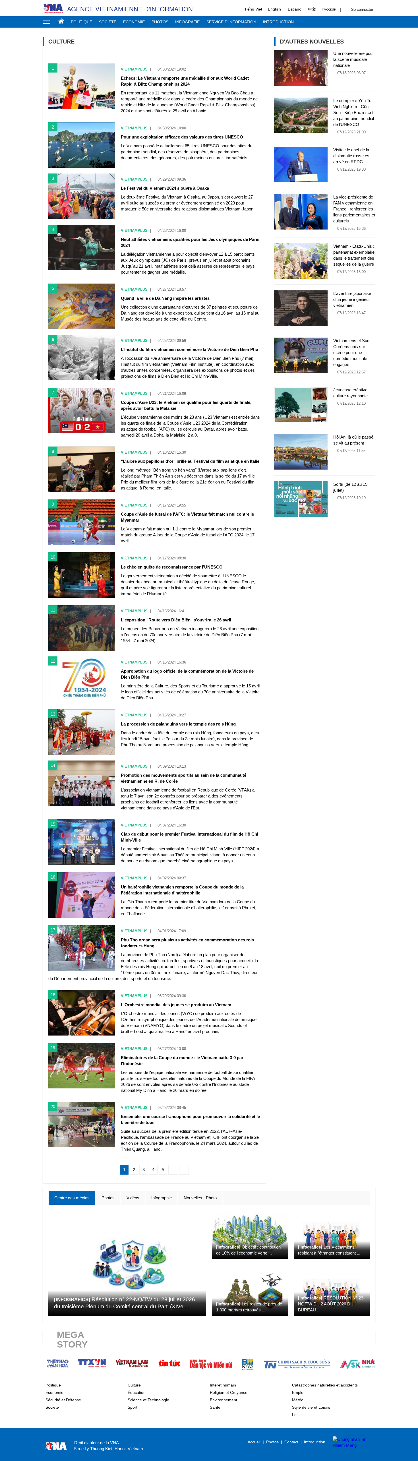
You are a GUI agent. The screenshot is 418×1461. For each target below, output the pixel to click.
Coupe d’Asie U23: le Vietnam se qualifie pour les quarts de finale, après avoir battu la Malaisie (186, 405)
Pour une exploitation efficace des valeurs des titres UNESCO (182, 137)
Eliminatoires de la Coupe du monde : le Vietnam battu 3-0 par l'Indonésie (182, 1060)
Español (295, 9)
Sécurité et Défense (63, 1400)
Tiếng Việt (253, 9)
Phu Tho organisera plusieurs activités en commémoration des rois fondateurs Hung (187, 942)
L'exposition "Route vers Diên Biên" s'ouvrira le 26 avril (176, 619)
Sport (132, 1407)
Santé (215, 1407)
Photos (160, 22)
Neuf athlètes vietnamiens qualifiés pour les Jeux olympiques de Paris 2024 (190, 242)
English (274, 9)
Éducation (137, 1392)
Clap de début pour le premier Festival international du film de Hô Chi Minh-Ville (189, 837)
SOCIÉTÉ (107, 22)
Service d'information (231, 22)
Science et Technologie (148, 1400)
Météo (297, 1400)
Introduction (278, 22)
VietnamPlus (134, 69)
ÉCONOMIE (134, 22)
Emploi (298, 1392)
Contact (291, 1442)
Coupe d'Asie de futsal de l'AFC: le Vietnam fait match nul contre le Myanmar (187, 517)
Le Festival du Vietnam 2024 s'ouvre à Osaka (165, 188)
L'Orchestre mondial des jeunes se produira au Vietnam (176, 1004)
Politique (81, 22)
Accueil (61, 21)
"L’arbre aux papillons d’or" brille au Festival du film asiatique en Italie (190, 461)
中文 (312, 9)
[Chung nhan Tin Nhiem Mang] (351, 1442)
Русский (329, 9)
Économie (54, 1392)
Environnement (223, 1400)
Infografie (187, 22)
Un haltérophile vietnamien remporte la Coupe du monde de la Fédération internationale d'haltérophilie (182, 890)
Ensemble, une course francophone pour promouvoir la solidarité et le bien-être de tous (190, 1119)
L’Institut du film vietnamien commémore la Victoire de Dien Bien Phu (189, 349)
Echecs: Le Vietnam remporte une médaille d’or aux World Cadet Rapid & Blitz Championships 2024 (185, 81)
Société (52, 1407)
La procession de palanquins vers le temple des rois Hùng (178, 724)
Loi (294, 1414)
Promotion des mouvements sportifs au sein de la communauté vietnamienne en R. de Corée (183, 778)
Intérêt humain (223, 1385)
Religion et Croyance (228, 1392)
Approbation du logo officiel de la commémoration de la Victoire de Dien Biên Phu (187, 674)
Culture (134, 1385)
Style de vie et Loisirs (311, 1407)
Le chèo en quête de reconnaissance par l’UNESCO (172, 567)
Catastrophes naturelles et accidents (325, 1385)
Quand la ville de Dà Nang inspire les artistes (165, 298)
